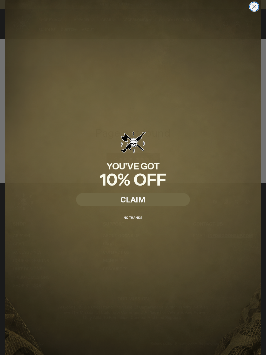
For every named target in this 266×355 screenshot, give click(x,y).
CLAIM (133, 200)
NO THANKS (133, 218)
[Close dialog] (254, 6)
